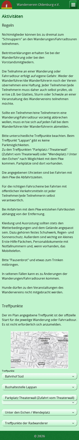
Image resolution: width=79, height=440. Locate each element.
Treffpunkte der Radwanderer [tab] (26, 423)
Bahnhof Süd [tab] (14, 376)
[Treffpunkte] (39, 366)
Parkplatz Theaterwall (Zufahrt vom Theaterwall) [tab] (39, 398)
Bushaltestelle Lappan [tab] (21, 387)
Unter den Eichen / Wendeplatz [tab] (27, 412)
